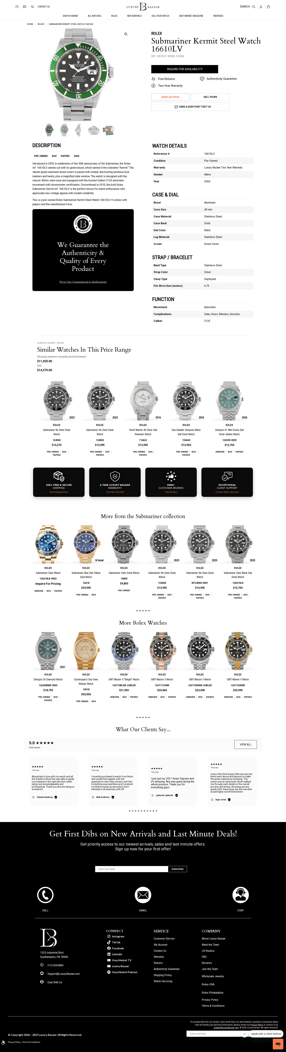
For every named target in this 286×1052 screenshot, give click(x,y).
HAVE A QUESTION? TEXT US (195, 106)
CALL (45, 910)
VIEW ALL (245, 744)
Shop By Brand (70, 16)
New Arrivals (134, 16)
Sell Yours (210, 97)
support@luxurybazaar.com (226, 1028)
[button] (126, 34)
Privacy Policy (256, 1025)
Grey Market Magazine (191, 16)
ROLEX (114, 16)
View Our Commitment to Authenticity (83, 282)
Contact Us (44, 6)
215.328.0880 (55, 965)
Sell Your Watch (160, 16)
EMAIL (143, 910)
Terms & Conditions (31, 1042)
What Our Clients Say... (143, 729)
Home (30, 24)
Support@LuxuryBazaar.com (64, 973)
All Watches (94, 16)
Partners (218, 16)
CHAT (240, 910)
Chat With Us (55, 982)
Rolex (41, 24)
